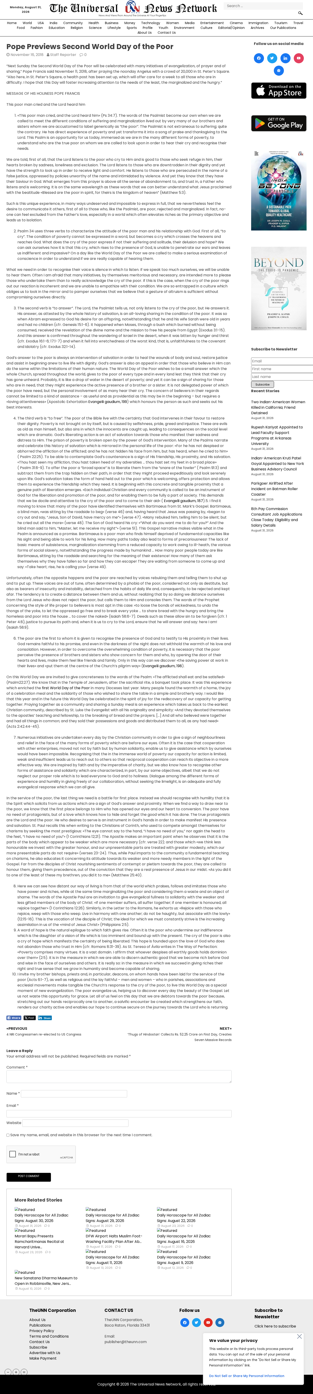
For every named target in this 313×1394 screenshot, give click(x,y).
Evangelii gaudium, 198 (162, 666)
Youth (163, 27)
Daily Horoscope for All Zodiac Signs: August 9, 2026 (184, 1260)
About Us (144, 32)
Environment (184, 27)
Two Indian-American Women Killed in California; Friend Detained (278, 407)
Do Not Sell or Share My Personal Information (246, 1376)
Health (94, 23)
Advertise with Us (44, 1352)
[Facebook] (259, 58)
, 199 (123, 401)
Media (190, 23)
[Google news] (279, 70)
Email (12, 1105)
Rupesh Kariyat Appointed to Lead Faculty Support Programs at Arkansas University (277, 435)
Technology (150, 23)
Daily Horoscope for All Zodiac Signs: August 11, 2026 (113, 1260)
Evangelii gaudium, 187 (183, 500)
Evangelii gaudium (104, 401)
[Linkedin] (285, 58)
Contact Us (167, 32)
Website (13, 1122)
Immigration (258, 23)
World (27, 23)
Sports (132, 27)
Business (111, 23)
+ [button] (16, 1372)
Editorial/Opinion (231, 27)
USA (41, 23)
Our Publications (283, 27)
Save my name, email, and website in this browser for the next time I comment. (81, 1135)
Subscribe (38, 1347)
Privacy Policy (41, 1330)
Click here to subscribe (275, 1326)
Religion (77, 27)
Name (13, 1093)
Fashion (37, 27)
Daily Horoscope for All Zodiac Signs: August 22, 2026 (184, 1218)
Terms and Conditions (49, 1336)
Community (73, 23)
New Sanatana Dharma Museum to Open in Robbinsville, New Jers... (46, 1280)
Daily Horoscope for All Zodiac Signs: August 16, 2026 (184, 1238)
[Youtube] (298, 58)
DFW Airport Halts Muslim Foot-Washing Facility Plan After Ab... (114, 1238)
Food (21, 27)
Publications (40, 1325)
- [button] (8, 1372)
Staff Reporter (63, 54)
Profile (148, 27)
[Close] (299, 1336)
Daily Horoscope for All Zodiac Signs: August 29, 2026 (113, 1218)
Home (12, 23)
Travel (298, 23)
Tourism (280, 23)
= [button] (24, 1372)
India (53, 23)
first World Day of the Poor (66, 688)
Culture (206, 27)
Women (172, 23)
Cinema (236, 23)
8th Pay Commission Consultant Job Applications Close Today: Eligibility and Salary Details (276, 517)
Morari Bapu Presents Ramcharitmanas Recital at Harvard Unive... (39, 1241)
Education (57, 27)
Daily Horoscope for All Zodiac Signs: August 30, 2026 (42, 1218)
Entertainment (212, 23)
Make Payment (43, 1358)
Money (129, 23)
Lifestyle (114, 27)
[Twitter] (272, 58)
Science (95, 27)
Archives (257, 27)
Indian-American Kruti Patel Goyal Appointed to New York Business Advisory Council (277, 463)
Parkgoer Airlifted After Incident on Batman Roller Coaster (274, 489)
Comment (17, 1067)
